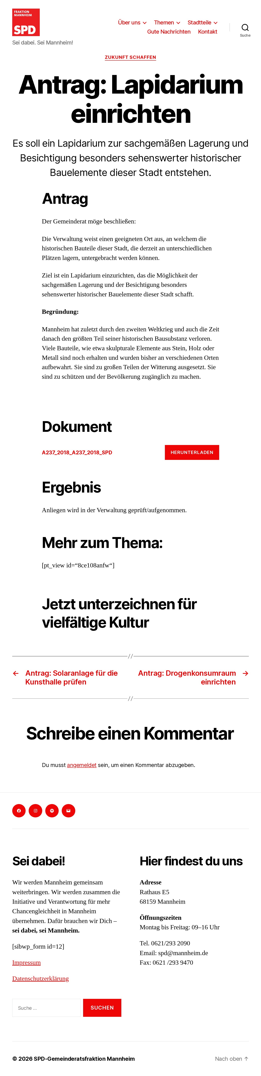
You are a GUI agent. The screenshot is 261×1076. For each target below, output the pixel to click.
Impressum (26, 963)
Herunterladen (192, 452)
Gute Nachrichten (168, 31)
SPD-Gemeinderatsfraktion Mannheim (84, 1058)
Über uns (129, 22)
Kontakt (207, 31)
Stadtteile (199, 22)
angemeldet (81, 765)
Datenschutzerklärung (40, 979)
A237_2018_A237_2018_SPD (77, 452)
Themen (164, 22)
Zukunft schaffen (130, 57)
